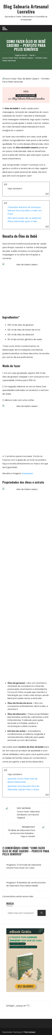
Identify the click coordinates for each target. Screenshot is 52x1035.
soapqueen (27, 473)
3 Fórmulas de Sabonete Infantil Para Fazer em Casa (23, 866)
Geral (26, 91)
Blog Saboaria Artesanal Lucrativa (25, 9)
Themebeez (29, 1032)
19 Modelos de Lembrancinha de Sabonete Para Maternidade (26, 884)
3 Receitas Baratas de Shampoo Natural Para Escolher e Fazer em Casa (25, 210)
